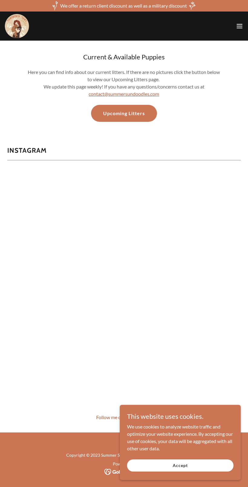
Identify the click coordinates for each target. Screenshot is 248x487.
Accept (180, 465)
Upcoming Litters (124, 113)
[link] (17, 26)
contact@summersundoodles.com (124, 94)
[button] (239, 26)
